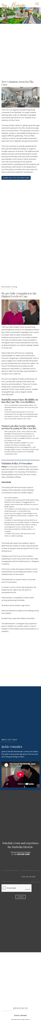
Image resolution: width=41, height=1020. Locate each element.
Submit (20, 897)
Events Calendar (20, 1015)
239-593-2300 (23, 854)
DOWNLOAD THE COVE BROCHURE (16, 178)
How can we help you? (28, 877)
